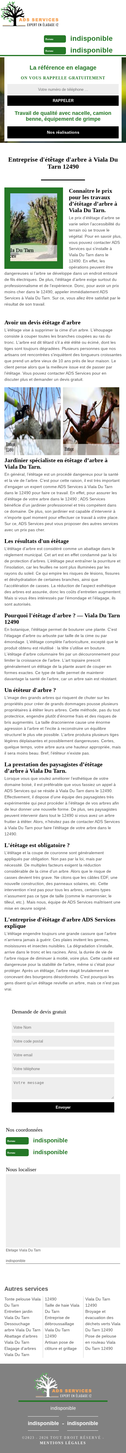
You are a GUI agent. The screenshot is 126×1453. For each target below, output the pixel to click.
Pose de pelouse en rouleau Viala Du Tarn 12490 (100, 1342)
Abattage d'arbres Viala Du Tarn (21, 1339)
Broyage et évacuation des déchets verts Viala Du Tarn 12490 (102, 1320)
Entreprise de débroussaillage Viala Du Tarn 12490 (59, 1326)
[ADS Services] (48, 14)
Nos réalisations (63, 132)
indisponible (91, 38)
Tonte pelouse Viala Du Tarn (22, 1302)
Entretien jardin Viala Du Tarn (18, 1314)
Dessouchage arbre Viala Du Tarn (22, 1326)
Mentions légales (63, 1443)
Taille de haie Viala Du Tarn (62, 1308)
